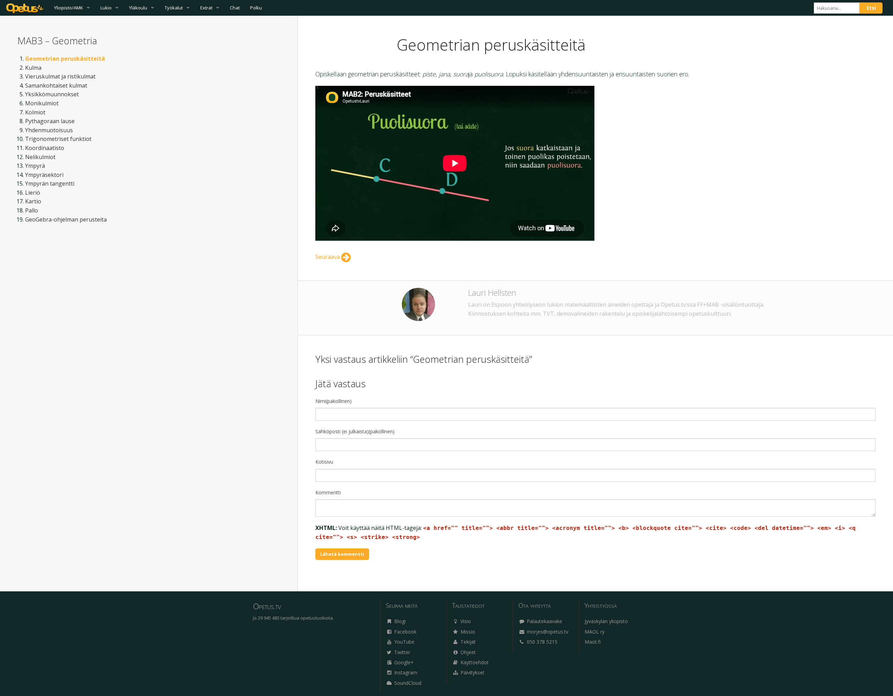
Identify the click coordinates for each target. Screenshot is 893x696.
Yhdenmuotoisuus (49, 130)
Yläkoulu (138, 8)
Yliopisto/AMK (68, 8)
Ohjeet (467, 652)
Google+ (403, 662)
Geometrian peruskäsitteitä (65, 58)
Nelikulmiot (40, 157)
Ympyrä (35, 166)
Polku (256, 8)
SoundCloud (407, 683)
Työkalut (174, 8)
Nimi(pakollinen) (333, 401)
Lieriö (32, 192)
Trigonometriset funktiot (58, 139)
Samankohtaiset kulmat (56, 85)
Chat (235, 8)
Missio (467, 631)
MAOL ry (595, 631)
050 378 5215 (541, 641)
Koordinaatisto (44, 148)
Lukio (106, 8)
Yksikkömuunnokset (52, 94)
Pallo (31, 210)
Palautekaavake (543, 621)
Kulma (33, 68)
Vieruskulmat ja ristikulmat (60, 76)
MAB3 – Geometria (57, 40)
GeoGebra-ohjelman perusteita (66, 219)
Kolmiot (35, 112)
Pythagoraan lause (50, 121)
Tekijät (467, 641)
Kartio (33, 201)
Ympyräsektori (44, 175)
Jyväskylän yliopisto (606, 621)
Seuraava (328, 257)
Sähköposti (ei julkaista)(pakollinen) (355, 431)
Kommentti (328, 492)
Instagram (405, 672)
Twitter (401, 652)
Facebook (405, 631)
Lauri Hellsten (492, 292)
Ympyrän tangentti (49, 183)
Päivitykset (472, 672)
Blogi (399, 621)
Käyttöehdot (474, 662)
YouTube (403, 641)
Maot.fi (593, 641)
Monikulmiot (42, 103)
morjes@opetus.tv (546, 631)
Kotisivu (324, 461)
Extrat (206, 8)
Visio (465, 621)
